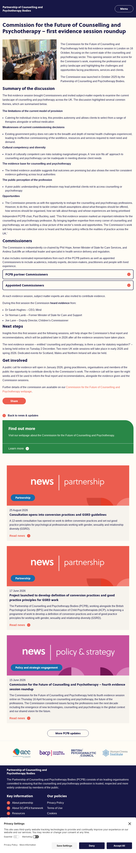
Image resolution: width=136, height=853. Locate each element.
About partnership (22, 802)
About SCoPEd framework (27, 808)
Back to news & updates (23, 415)
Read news (17, 535)
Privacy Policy (55, 802)
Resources (18, 813)
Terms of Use (55, 808)
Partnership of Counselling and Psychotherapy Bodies (23, 8)
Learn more (16, 448)
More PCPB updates (68, 733)
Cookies (52, 813)
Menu (124, 9)
